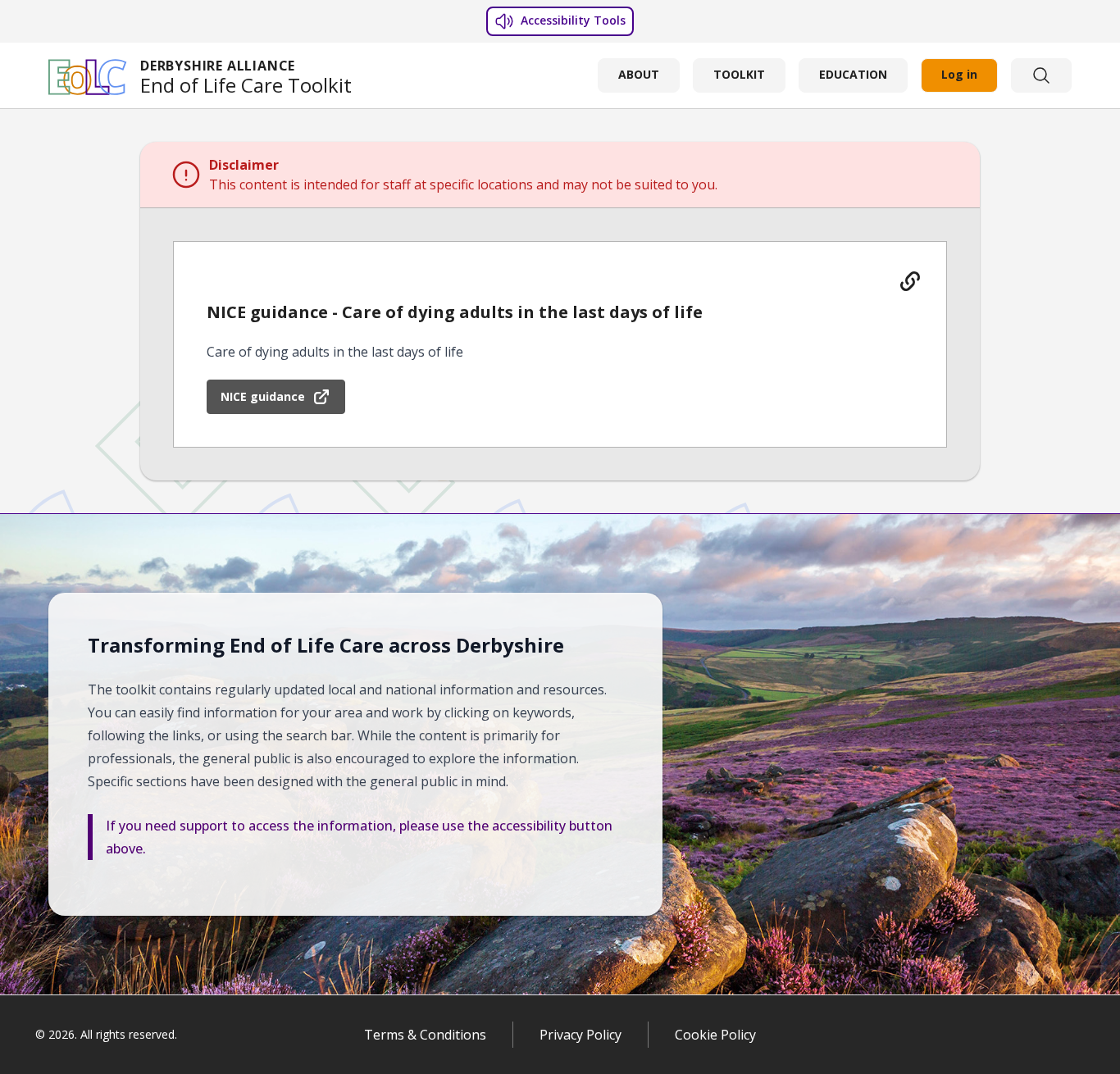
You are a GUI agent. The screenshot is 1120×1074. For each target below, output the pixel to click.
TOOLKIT (739, 74)
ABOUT (638, 74)
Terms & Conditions (425, 1035)
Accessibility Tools (571, 20)
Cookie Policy (715, 1035)
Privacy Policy (580, 1035)
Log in (959, 74)
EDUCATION (853, 74)
